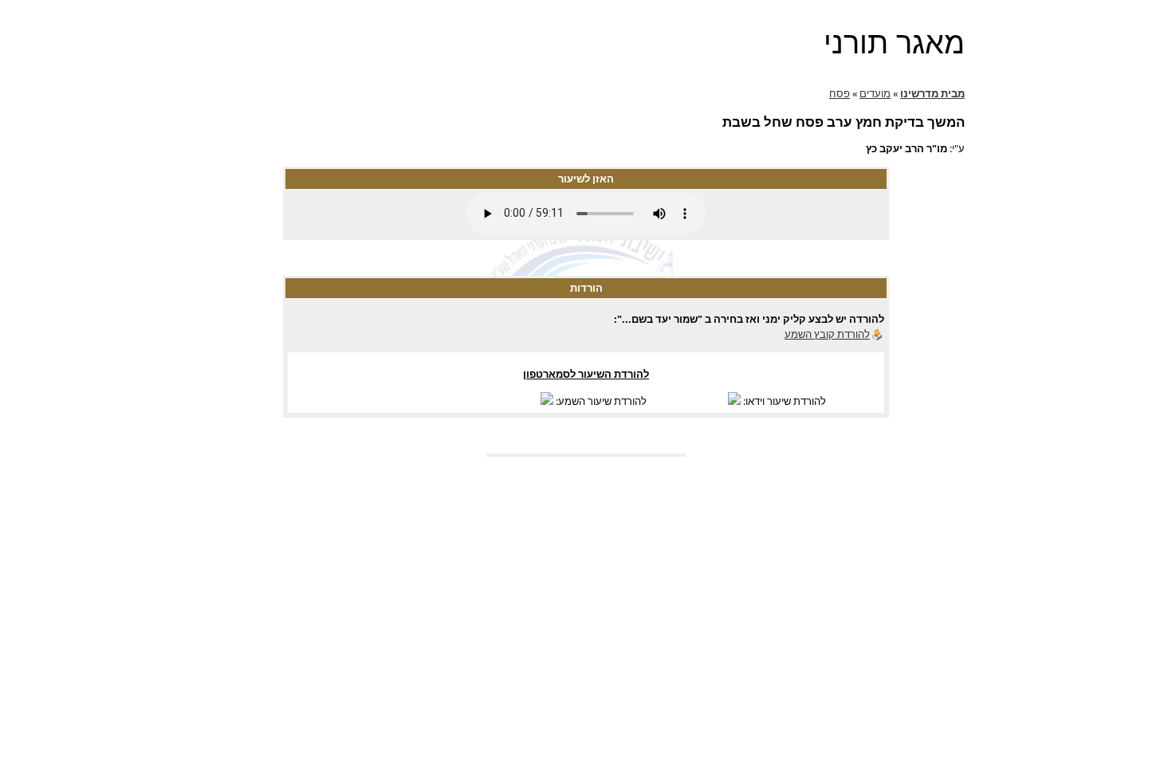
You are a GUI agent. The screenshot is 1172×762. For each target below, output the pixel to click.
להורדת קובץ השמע (827, 334)
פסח (839, 93)
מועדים (875, 93)
